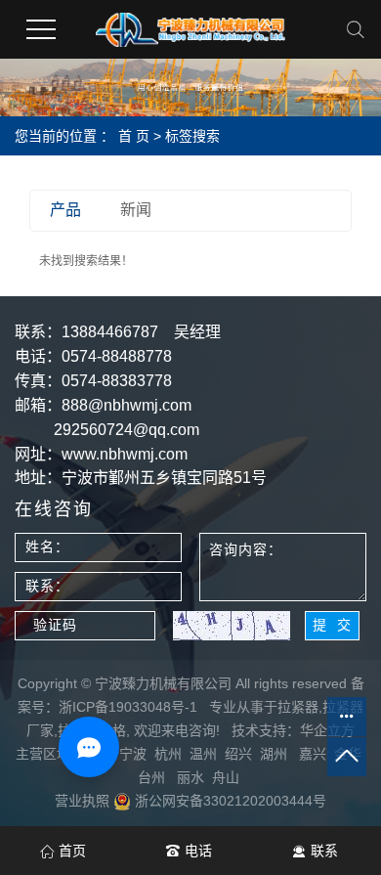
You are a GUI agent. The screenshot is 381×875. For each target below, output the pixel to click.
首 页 (133, 136)
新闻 (135, 209)
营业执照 (82, 801)
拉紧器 (297, 707)
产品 (65, 209)
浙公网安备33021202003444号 (228, 801)
